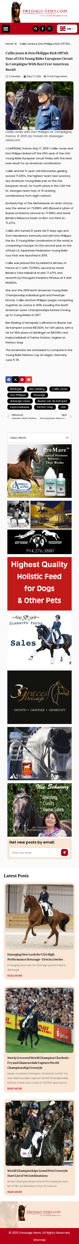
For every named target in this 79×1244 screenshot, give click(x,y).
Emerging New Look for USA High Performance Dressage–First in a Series (35, 956)
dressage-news (20, 401)
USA (63, 407)
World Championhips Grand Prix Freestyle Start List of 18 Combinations (37, 1172)
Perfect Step (45, 407)
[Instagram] (49, 29)
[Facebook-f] (43, 29)
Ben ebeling (37, 389)
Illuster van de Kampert (52, 401)
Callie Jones (59, 389)
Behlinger (16, 389)
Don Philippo (18, 395)
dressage (39, 395)
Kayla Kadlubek (19, 407)
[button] (6, 29)
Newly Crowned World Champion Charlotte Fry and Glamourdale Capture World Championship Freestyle (38, 1062)
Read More (14, 975)
